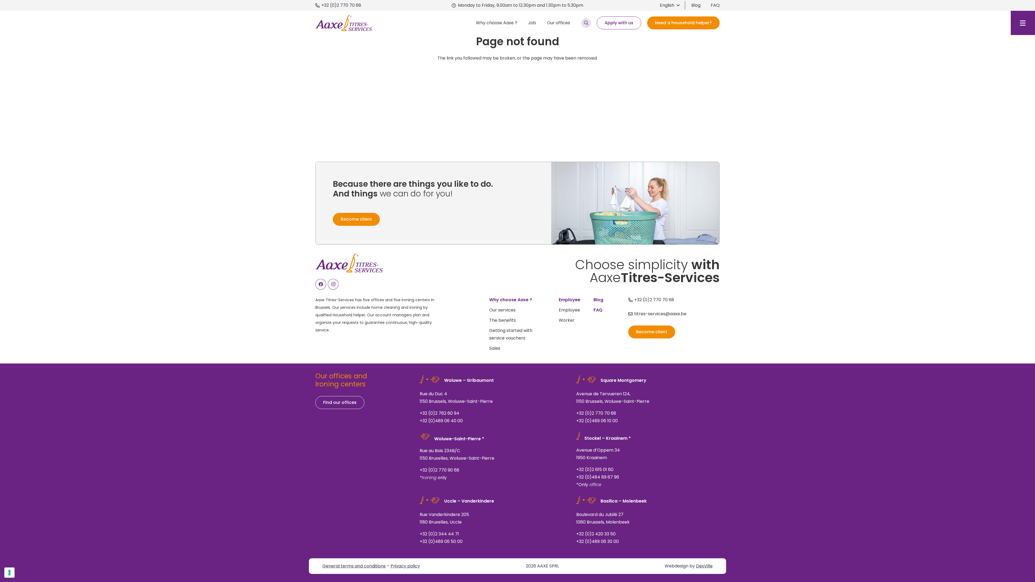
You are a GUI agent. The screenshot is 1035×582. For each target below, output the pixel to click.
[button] (670, 5)
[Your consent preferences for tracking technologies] (9, 572)
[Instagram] (333, 284)
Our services (502, 310)
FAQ (715, 5)
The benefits (502, 320)
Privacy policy (405, 566)
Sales (494, 348)
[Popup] (586, 23)
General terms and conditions (354, 566)
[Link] (491, 400)
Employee (569, 310)
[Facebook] (320, 284)
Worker (567, 320)
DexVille (704, 566)
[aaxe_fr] (343, 23)
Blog (696, 5)
